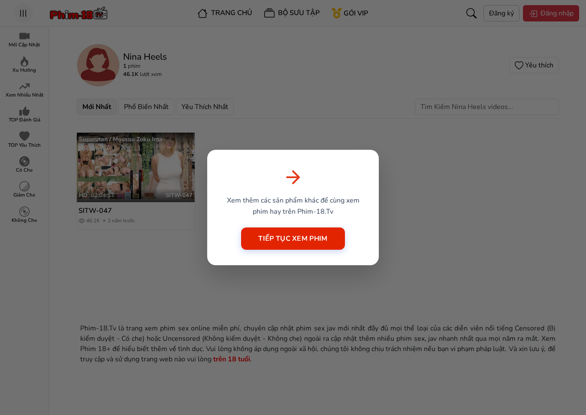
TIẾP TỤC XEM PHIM (292, 238)
